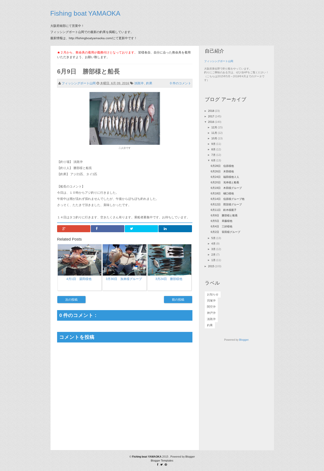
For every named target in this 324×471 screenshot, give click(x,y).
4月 (213, 243)
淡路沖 (139, 83)
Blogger (243, 339)
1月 (213, 260)
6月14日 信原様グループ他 (227, 199)
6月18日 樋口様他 (222, 193)
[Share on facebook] (107, 228)
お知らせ (212, 294)
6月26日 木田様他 (222, 171)
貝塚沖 (211, 300)
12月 (214, 127)
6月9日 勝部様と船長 (224, 215)
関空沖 (211, 306)
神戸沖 (211, 313)
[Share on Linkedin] (175, 228)
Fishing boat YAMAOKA (85, 13)
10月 (214, 138)
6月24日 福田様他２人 (225, 176)
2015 (211, 266)
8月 (213, 149)
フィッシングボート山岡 (218, 61)
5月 (213, 238)
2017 (211, 116)
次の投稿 (71, 299)
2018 (211, 110)
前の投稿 (178, 299)
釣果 (149, 83)
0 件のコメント (180, 83)
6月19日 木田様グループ (226, 188)
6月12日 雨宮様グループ (226, 204)
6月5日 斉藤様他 (221, 221)
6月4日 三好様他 (221, 226)
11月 (214, 132)
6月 (213, 160)
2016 (211, 121)
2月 (213, 254)
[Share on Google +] (74, 228)
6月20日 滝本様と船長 (225, 182)
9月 (213, 143)
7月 (213, 154)
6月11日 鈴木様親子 (223, 210)
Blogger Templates (162, 460)
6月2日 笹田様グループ (225, 232)
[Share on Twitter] (141, 228)
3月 (213, 249)
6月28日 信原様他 (222, 165)
